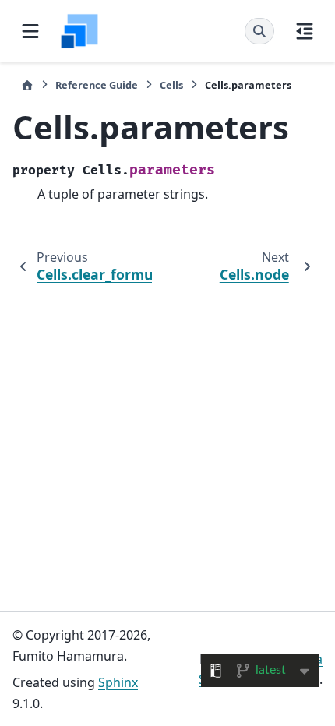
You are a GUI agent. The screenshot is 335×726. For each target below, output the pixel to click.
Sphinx (118, 682)
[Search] (259, 31)
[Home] (27, 85)
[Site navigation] (30, 31)
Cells (171, 85)
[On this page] (305, 31)
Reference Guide (96, 85)
